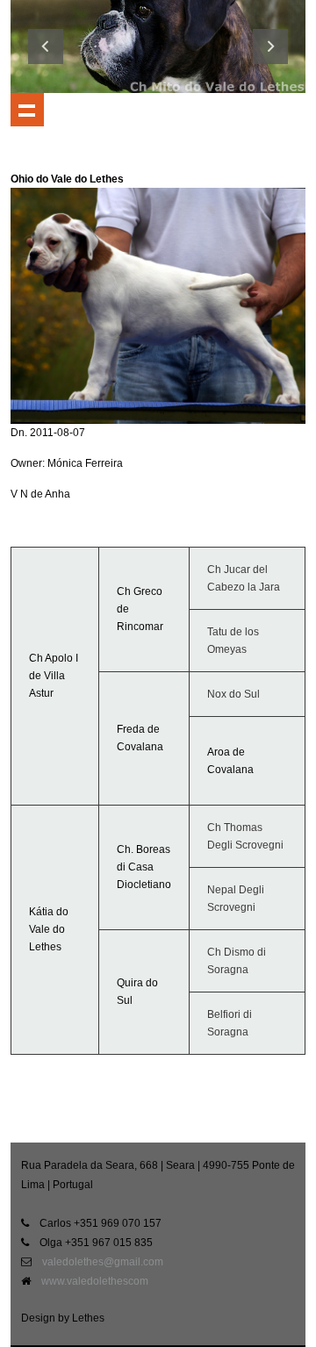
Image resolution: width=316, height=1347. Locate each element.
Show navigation (27, 109)
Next (270, 46)
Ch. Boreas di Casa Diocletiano (144, 867)
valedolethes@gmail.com (102, 1262)
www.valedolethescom (94, 1281)
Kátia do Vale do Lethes (48, 929)
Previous (45, 46)
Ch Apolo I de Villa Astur (53, 675)
